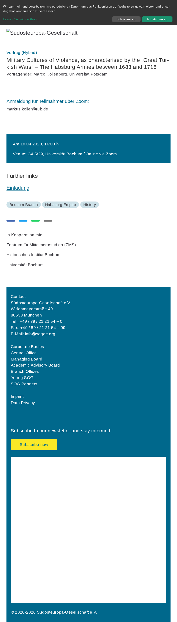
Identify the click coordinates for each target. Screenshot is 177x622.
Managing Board (26, 359)
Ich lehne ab (126, 19)
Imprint (17, 396)
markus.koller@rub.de (27, 109)
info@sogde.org (40, 334)
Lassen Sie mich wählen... (21, 19)
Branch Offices (25, 371)
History (89, 205)
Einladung (17, 188)
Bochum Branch (23, 205)
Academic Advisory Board (35, 365)
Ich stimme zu (157, 19)
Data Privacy (23, 402)
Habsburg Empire (60, 205)
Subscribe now (34, 444)
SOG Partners (24, 384)
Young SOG (22, 377)
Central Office (24, 353)
